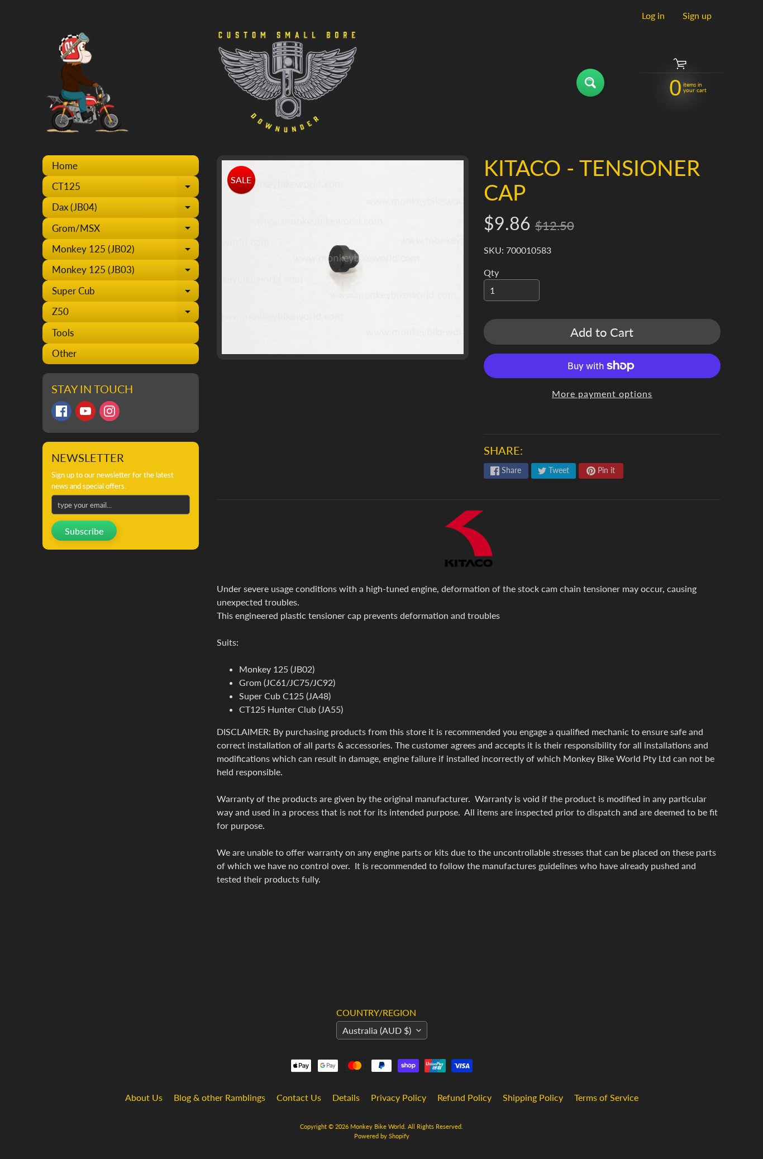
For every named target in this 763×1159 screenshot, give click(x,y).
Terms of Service (606, 1097)
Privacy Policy (398, 1097)
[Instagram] (109, 411)
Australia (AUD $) (376, 1030)
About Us (144, 1097)
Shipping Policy (533, 1097)
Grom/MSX (125, 230)
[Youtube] (85, 411)
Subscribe (84, 531)
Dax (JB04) (125, 209)
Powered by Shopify (381, 1135)
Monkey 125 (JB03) (125, 272)
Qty (491, 272)
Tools (63, 332)
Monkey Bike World (377, 1126)
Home (65, 165)
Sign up (697, 15)
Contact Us (298, 1097)
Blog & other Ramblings (219, 1097)
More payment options (602, 393)
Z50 (125, 314)
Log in (653, 15)
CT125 (125, 188)
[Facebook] (61, 411)
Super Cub (125, 293)
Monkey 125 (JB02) (125, 251)
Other (64, 353)
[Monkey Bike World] (196, 82)
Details (346, 1097)
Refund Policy (464, 1097)
